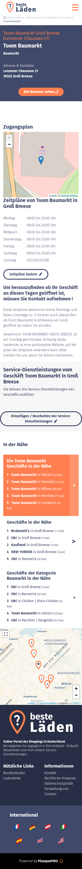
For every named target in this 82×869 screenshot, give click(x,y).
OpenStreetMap (69, 195)
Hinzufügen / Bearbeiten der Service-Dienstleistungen (41, 418)
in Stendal (33, 482)
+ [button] (9, 137)
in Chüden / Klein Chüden (35, 601)
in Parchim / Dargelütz (32, 620)
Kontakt (50, 773)
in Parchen (33, 496)
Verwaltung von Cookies (56, 791)
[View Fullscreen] (6, 634)
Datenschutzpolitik (58, 783)
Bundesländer (14, 773)
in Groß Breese (32, 531)
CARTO (76, 703)
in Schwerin (34, 503)
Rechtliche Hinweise (60, 778)
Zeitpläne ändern (23, 274)
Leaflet (52, 195)
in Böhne (31, 489)
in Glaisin (32, 475)
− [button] (9, 144)
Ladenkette (12, 778)
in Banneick (24, 559)
